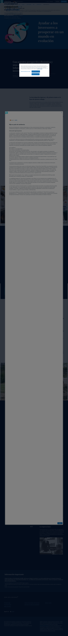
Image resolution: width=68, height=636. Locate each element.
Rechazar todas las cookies (35, 71)
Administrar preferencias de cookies (25, 71)
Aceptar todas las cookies (35, 74)
